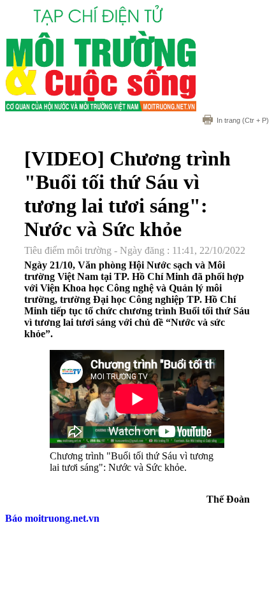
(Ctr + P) (243, 120)
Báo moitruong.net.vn (52, 518)
